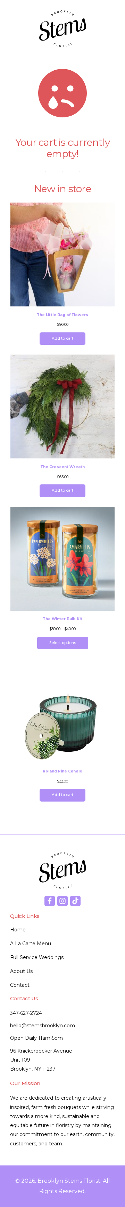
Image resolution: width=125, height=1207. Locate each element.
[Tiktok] (75, 901)
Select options (62, 643)
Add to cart (62, 338)
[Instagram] (62, 901)
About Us (21, 971)
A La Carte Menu (30, 943)
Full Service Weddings (37, 957)
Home (18, 930)
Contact (20, 985)
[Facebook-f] (49, 901)
